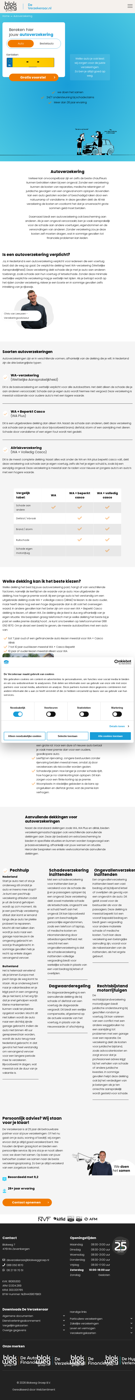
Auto (21, 43)
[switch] (51, 714)
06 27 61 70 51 (15, 1270)
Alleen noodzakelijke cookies (24, 736)
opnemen (26, 1202)
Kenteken (12, 55)
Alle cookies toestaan (110, 736)
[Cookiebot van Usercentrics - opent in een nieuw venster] (116, 662)
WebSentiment (45, 1389)
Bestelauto (47, 43)
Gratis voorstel (33, 77)
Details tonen (117, 726)
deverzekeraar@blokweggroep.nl (28, 1260)
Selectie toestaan (67, 736)
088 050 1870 (15, 1265)
